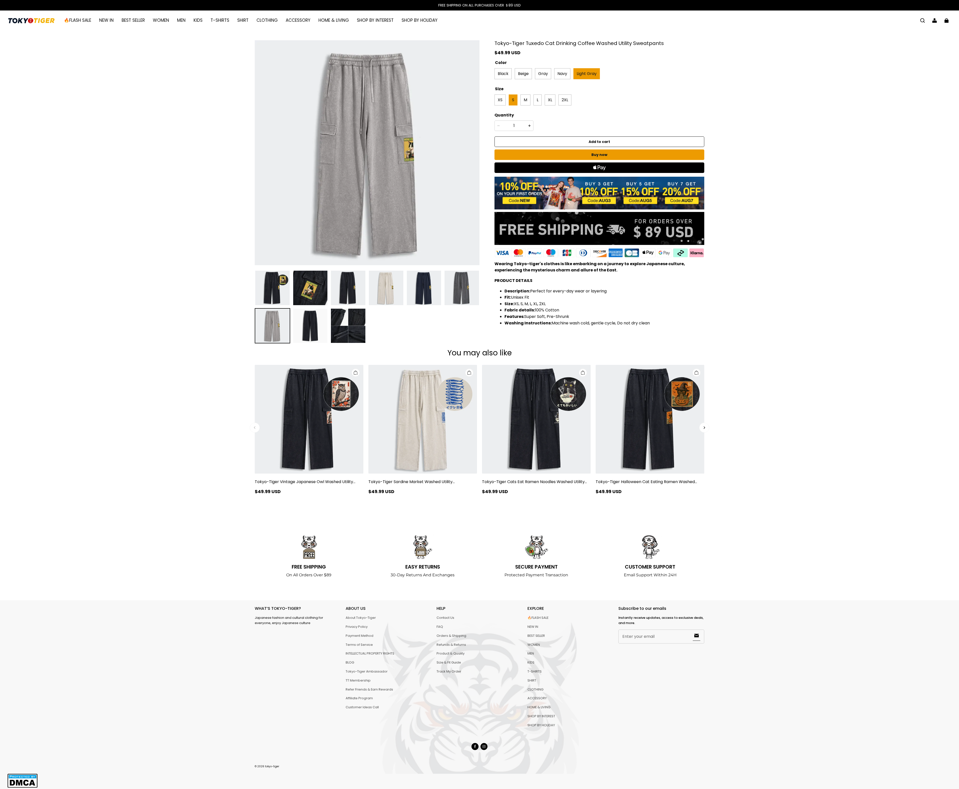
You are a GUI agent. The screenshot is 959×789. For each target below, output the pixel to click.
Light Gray (587, 73)
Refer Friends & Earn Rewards (369, 689)
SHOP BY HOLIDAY (420, 20)
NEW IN (106, 20)
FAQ (440, 626)
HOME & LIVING (333, 20)
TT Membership (358, 680)
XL (550, 100)
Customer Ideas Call (362, 707)
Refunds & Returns (451, 644)
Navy (562, 73)
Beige (523, 73)
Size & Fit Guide (449, 662)
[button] (923, 20)
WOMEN (161, 20)
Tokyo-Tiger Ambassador (367, 671)
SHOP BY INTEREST (375, 20)
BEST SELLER (133, 20)
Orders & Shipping (451, 635)
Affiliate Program (359, 698)
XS (500, 100)
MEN (181, 20)
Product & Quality (451, 653)
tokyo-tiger (272, 766)
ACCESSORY (298, 20)
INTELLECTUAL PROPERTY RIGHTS (370, 653)
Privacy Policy (357, 626)
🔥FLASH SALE (77, 20)
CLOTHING (267, 20)
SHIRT (242, 20)
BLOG (350, 662)
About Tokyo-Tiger (361, 617)
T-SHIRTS (220, 20)
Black (503, 73)
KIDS (198, 20)
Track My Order (449, 671)
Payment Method (359, 635)
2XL (565, 100)
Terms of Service (359, 644)
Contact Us (445, 617)
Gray (543, 73)
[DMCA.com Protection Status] (22, 787)
